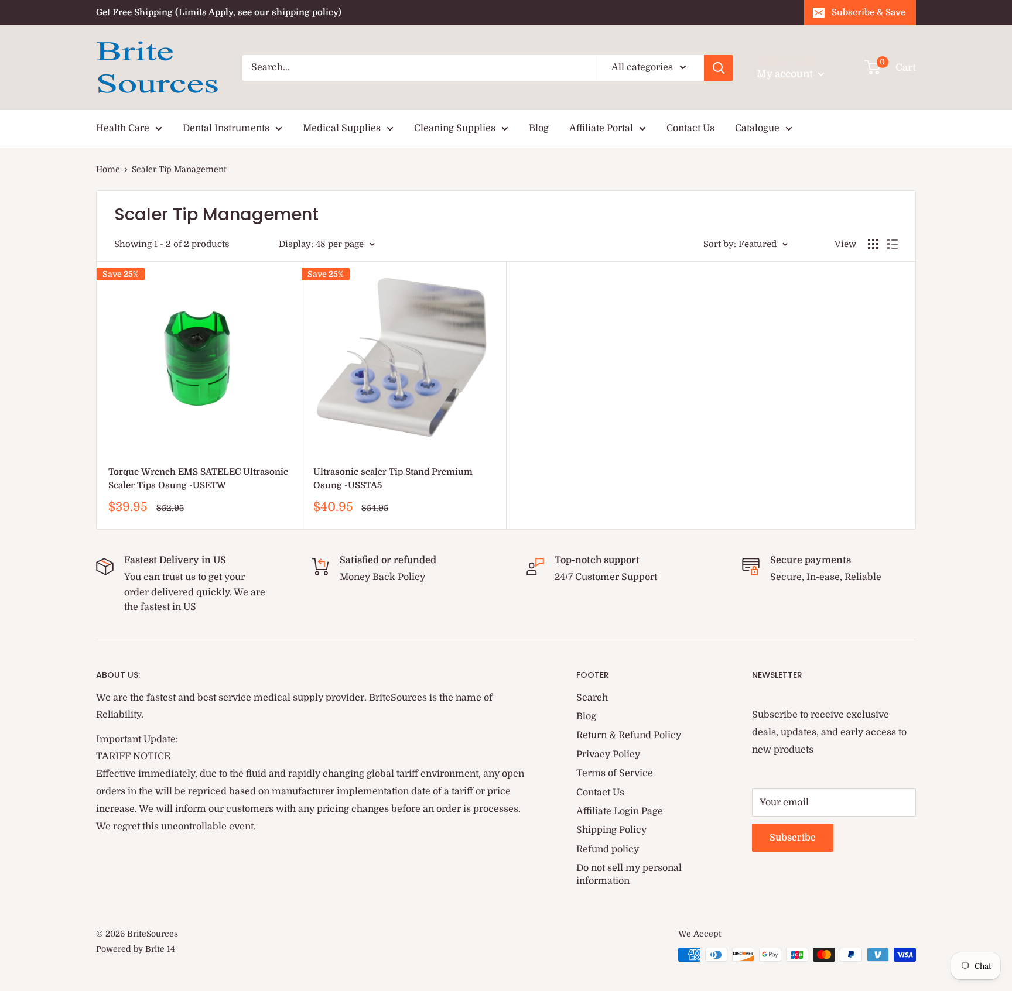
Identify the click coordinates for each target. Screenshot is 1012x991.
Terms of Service (614, 773)
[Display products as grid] (873, 244)
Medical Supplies (342, 128)
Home (108, 169)
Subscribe (793, 837)
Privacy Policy (608, 754)
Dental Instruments (226, 128)
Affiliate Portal (601, 128)
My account (786, 74)
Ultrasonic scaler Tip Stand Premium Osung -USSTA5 (393, 479)
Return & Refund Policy (628, 735)
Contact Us (690, 128)
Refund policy (607, 849)
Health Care (122, 128)
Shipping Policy (611, 830)
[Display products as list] (892, 244)
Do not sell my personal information (629, 874)
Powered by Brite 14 (135, 949)
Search (592, 697)
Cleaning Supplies (454, 128)
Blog (539, 128)
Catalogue (757, 128)
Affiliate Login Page (619, 811)
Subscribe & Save (868, 12)
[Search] (718, 68)
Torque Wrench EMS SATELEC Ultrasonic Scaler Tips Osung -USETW (198, 479)
